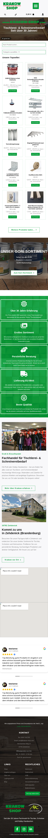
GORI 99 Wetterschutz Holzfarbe (12, 79)
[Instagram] (24, 829)
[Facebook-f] (17, 829)
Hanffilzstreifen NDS (35, 175)
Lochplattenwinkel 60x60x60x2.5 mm (13, 175)
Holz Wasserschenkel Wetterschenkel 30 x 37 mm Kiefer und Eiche (35, 207)
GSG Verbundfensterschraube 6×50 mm (35, 79)
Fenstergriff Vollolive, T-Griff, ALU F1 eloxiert (12, 206)
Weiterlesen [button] (7, 669)
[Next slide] (44, 258)
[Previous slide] (3, 258)
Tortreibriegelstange (12, 144)
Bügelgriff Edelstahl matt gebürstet (35, 144)
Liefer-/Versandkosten (24, 726)
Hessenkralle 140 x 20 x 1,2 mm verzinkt (35, 112)
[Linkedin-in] (31, 829)
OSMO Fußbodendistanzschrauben (13, 112)
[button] (36, 6)
